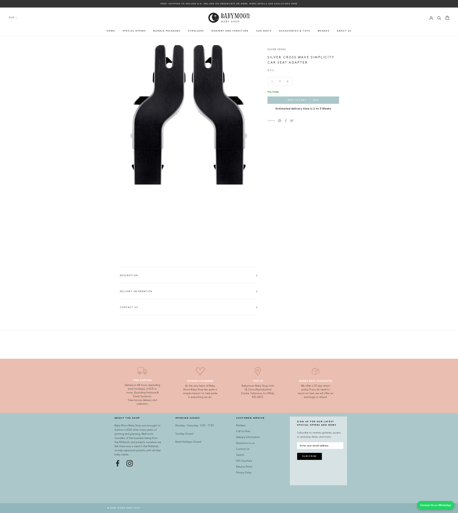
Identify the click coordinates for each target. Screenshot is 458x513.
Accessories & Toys (294, 31)
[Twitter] (292, 120)
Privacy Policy (244, 472)
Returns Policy (244, 467)
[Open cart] (447, 18)
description (129, 276)
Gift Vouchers (244, 461)
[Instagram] (129, 463)
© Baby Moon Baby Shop (123, 508)
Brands (323, 31)
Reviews (240, 425)
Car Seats (264, 31)
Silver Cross (276, 49)
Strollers (196, 31)
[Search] (439, 18)
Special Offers (134, 31)
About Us (344, 31)
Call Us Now (243, 431)
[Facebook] (286, 120)
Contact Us (129, 307)
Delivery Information (136, 291)
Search (240, 455)
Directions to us (245, 443)
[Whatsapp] (279, 120)
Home (111, 31)
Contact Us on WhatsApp (435, 505)
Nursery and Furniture (230, 31)
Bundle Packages (167, 31)
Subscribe (309, 456)
